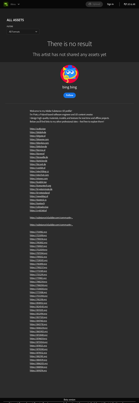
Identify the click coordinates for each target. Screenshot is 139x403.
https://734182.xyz (38, 231)
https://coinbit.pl (37, 167)
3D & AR (131, 4)
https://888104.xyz (38, 366)
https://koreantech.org (40, 185)
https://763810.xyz (38, 263)
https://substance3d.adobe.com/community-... (51, 217)
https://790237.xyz (38, 267)
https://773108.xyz (38, 292)
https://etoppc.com (39, 178)
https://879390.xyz (38, 349)
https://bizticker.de (38, 160)
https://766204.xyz (38, 285)
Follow (69, 95)
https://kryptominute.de (41, 189)
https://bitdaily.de (38, 132)
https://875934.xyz (38, 342)
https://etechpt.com (39, 174)
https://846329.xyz (38, 327)
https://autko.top (38, 128)
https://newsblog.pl (39, 196)
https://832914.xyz (38, 313)
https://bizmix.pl (37, 150)
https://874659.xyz (38, 338)
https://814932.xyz (38, 302)
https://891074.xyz (38, 370)
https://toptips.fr (37, 203)
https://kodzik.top (38, 182)
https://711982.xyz (38, 278)
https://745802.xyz (38, 242)
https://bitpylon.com (39, 142)
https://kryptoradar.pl (40, 192)
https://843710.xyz (38, 324)
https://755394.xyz (38, 295)
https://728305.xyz (38, 260)
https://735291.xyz (38, 274)
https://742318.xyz (38, 299)
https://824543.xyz (39, 306)
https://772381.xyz (38, 270)
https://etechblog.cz (39, 171)
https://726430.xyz (38, 288)
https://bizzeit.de (38, 164)
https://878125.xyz (38, 345)
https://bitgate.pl (37, 135)
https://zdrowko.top (39, 206)
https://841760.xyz (38, 320)
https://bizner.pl (37, 153)
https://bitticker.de (38, 146)
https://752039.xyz (38, 249)
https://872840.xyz (38, 334)
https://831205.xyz (38, 310)
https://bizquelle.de (39, 157)
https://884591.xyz (38, 359)
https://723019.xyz (38, 235)
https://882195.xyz (38, 356)
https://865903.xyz (39, 331)
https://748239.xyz (38, 281)
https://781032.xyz (38, 256)
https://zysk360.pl (38, 210)
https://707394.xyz (38, 253)
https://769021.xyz (38, 246)
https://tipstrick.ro (38, 199)
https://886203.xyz (39, 363)
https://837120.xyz (38, 317)
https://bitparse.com (39, 139)
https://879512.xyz (38, 352)
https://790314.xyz (38, 238)
